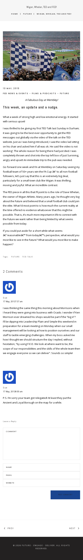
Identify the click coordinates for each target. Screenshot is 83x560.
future (15, 256)
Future (27, 14)
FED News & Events (15, 93)
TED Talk (27, 256)
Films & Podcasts (44, 93)
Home (14, 14)
